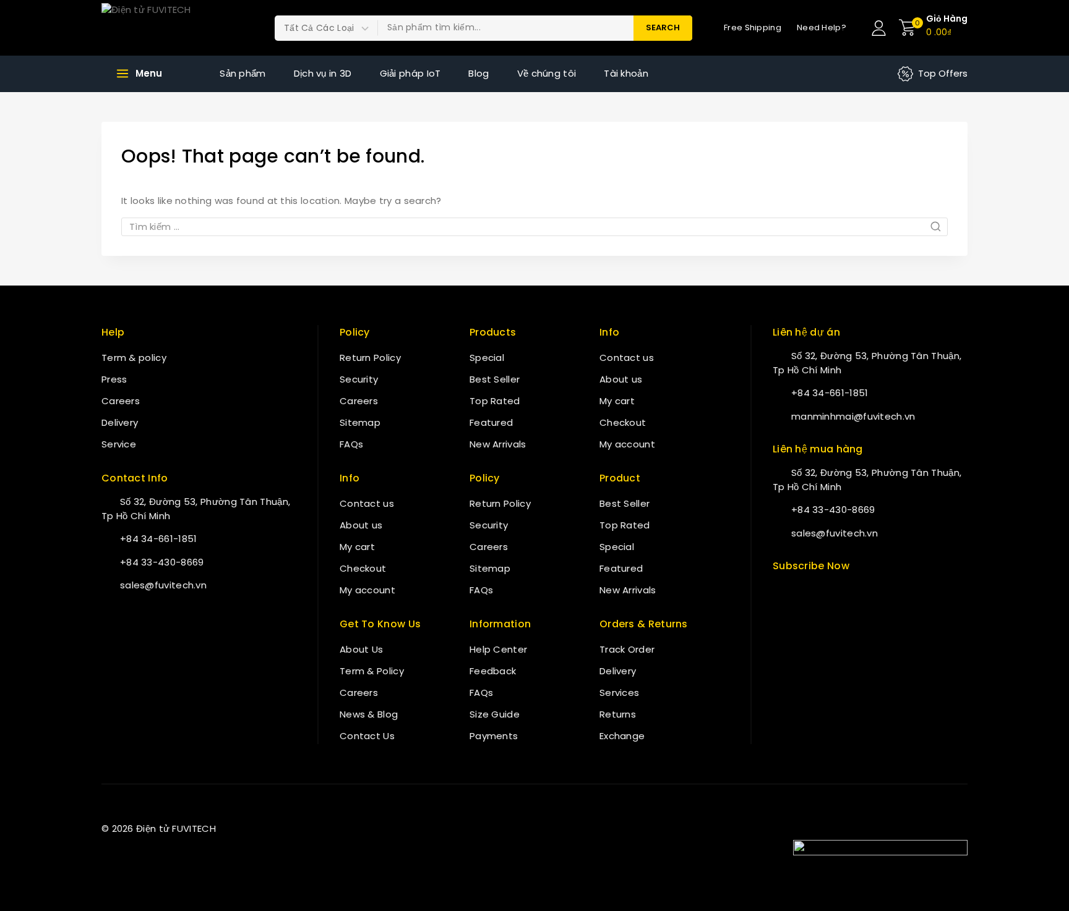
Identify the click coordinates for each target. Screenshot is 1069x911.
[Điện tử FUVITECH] (163, 28)
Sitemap (360, 422)
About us (361, 525)
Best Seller (495, 379)
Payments (494, 735)
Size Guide (495, 714)
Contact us (367, 503)
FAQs (351, 444)
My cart (357, 546)
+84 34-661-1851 (158, 538)
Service (118, 444)
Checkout (363, 568)
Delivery (119, 422)
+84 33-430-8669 (162, 562)
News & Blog (369, 714)
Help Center (498, 649)
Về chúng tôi (547, 73)
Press (114, 379)
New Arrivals (498, 444)
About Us (361, 649)
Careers (120, 400)
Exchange (622, 735)
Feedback (493, 670)
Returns (617, 714)
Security (359, 379)
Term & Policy (372, 670)
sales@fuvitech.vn (163, 584)
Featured (491, 422)
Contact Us (367, 735)
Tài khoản (626, 73)
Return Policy (370, 357)
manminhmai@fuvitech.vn (853, 416)
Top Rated (495, 400)
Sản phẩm (242, 73)
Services (619, 692)
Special (487, 357)
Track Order (627, 649)
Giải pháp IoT (410, 73)
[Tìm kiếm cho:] (534, 226)
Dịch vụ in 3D (323, 73)
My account (367, 589)
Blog (478, 73)
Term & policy (133, 357)
